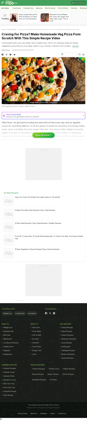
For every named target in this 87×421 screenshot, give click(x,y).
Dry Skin (35, 339)
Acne (34, 354)
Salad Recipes (66, 331)
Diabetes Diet (8, 331)
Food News (17, 8)
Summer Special (9, 365)
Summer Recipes (9, 368)
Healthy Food (8, 347)
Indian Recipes (38, 365)
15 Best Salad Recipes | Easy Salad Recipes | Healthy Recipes (38, 223)
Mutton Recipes (69, 369)
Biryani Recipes (38, 374)
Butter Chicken (53, 374)
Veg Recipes (65, 324)
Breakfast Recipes (39, 380)
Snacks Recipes (67, 358)
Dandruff (35, 343)
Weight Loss (7, 313)
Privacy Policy (22, 413)
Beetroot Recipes (68, 354)
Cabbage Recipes (68, 350)
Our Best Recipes (11, 193)
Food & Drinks (63, 8)
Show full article (42, 135)
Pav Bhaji (53, 380)
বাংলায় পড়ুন (75, 46)
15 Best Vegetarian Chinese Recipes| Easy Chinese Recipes (37, 249)
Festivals (74, 8)
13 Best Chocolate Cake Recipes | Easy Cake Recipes (35, 210)
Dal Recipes (65, 347)
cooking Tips (28, 8)
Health (5, 324)
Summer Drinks (8, 376)
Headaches (7, 354)
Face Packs (36, 347)
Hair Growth (36, 335)
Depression (7, 339)
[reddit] (14, 54)
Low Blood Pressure (10, 343)
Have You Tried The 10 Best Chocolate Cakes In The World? (37, 197)
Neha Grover (6, 50)
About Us (34, 413)
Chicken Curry (54, 369)
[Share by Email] (79, 54)
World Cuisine (50, 8)
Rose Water (36, 331)
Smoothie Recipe (9, 391)
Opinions (39, 8)
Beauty (34, 324)
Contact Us (62, 413)
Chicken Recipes (38, 369)
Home (4, 29)
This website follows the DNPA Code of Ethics (43, 405)
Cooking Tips (20, 313)
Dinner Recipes (67, 327)
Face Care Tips (9, 387)
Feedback (43, 413)
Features (5, 8)
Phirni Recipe (8, 395)
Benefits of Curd (9, 380)
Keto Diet (6, 335)
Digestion (6, 350)
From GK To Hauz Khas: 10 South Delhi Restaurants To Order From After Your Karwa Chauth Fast (49, 237)
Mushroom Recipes (68, 339)
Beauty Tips (36, 350)
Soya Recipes (66, 343)
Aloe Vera (36, 327)
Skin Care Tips (8, 384)
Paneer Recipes (67, 335)
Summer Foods (8, 372)
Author (53, 413)
